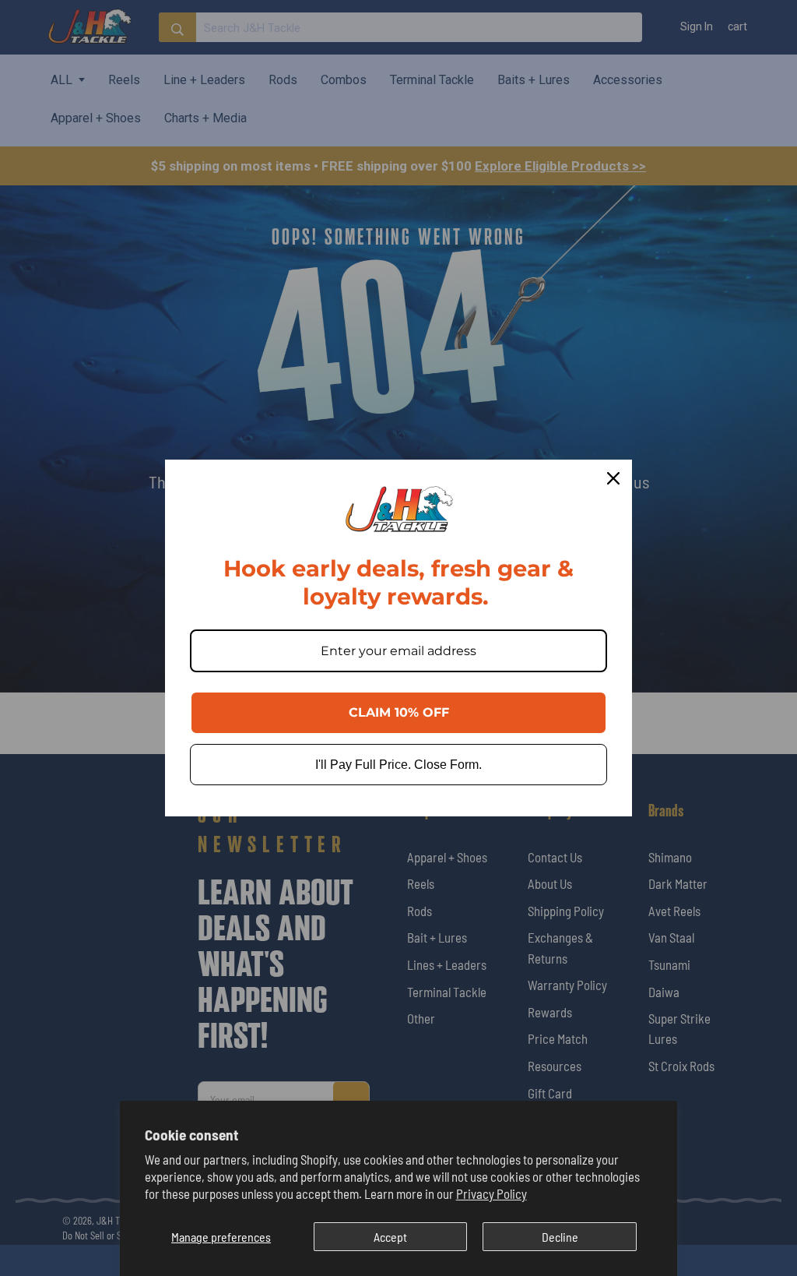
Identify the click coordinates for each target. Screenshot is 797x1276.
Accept (390, 1236)
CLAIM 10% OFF (399, 712)
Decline (560, 1236)
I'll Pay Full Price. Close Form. (398, 764)
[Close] (613, 478)
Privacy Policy (491, 1193)
